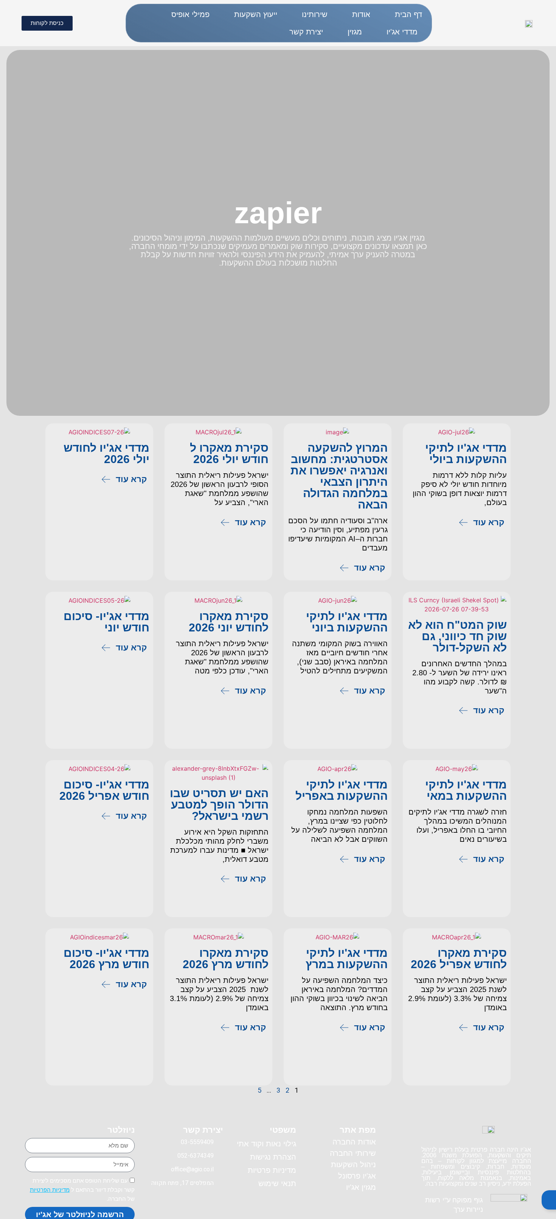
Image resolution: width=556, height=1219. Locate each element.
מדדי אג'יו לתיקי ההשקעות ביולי (466, 453)
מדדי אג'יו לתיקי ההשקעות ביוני (347, 622)
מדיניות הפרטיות (50, 1189)
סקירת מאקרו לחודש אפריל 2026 (459, 958)
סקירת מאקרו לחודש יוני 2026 (229, 622)
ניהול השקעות (353, 1164)
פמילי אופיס (190, 14)
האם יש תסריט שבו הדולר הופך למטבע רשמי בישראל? (219, 804)
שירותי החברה (353, 1153)
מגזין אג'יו (361, 1187)
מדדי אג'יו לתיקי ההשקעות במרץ (347, 958)
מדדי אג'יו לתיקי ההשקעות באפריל (341, 790)
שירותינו (315, 14)
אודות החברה (354, 1142)
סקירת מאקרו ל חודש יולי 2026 (229, 453)
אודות (361, 14)
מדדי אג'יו (402, 32)
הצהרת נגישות (273, 1157)
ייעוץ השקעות (255, 14)
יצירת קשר (306, 32)
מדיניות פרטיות (272, 1170)
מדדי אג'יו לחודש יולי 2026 (106, 453)
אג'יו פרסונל (357, 1176)
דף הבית (408, 14)
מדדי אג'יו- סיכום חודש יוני (106, 622)
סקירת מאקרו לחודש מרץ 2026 (226, 958)
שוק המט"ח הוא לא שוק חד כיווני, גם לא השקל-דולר (457, 636)
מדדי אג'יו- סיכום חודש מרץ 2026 (106, 958)
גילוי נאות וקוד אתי (266, 1144)
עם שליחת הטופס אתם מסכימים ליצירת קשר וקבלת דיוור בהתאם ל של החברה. (82, 1189)
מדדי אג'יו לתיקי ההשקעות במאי (466, 790)
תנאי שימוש (277, 1183)
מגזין (355, 32)
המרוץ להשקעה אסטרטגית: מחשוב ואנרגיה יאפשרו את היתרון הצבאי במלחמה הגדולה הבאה (339, 476)
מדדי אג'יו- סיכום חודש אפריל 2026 (104, 790)
